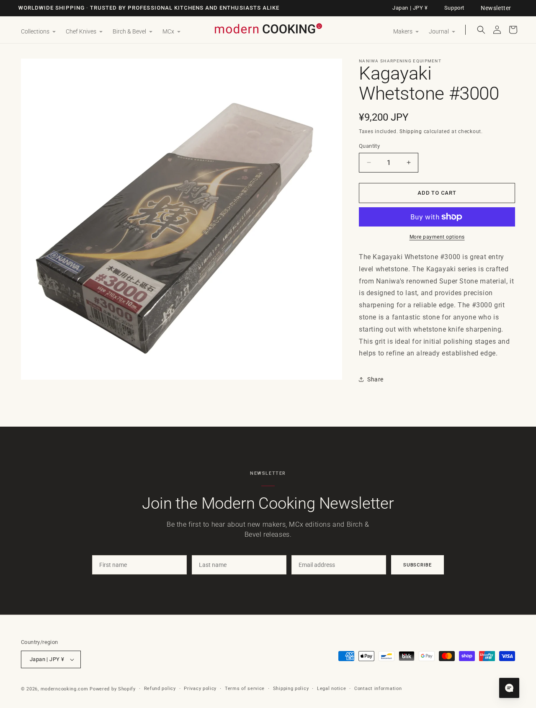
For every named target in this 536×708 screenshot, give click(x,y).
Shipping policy (291, 688)
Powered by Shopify (113, 689)
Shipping (410, 131)
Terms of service (245, 688)
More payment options (437, 237)
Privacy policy (200, 688)
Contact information (378, 688)
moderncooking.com (64, 689)
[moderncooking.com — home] (268, 29)
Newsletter (496, 8)
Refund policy (160, 688)
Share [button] (375, 379)
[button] (38, 32)
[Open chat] (509, 688)
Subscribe (417, 565)
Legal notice (331, 688)
